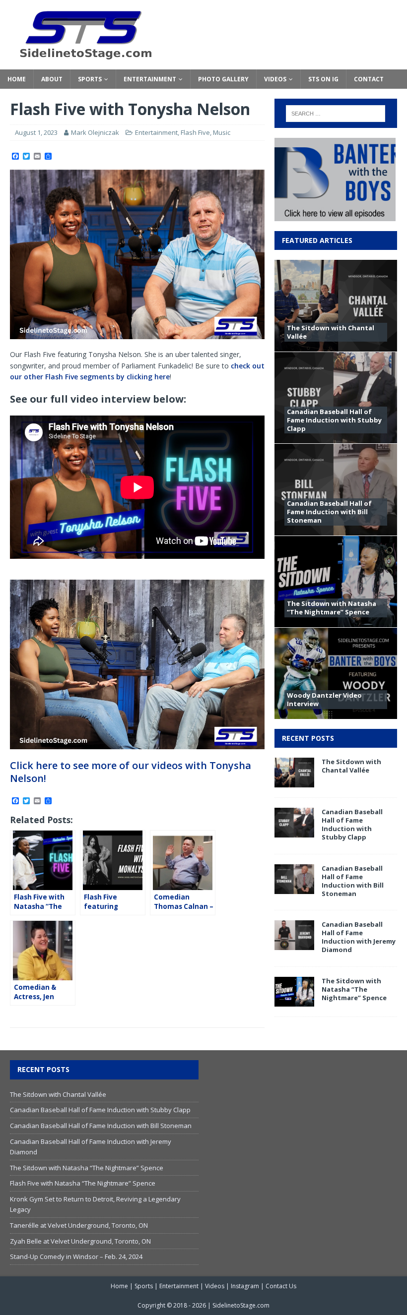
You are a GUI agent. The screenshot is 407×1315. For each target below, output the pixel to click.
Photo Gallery (223, 79)
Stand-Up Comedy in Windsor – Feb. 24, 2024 (76, 1256)
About (52, 79)
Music (221, 132)
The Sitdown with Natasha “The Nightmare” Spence (331, 607)
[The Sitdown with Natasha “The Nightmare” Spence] (294, 1001)
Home (16, 79)
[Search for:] (335, 113)
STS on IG (323, 79)
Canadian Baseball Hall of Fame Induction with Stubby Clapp (334, 420)
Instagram (245, 1286)
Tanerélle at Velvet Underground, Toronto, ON (79, 1225)
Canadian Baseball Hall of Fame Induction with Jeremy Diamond (359, 937)
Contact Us (281, 1286)
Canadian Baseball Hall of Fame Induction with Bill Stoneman (329, 512)
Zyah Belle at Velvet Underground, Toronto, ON (80, 1241)
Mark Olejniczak (95, 132)
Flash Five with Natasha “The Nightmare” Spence (82, 1183)
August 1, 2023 (36, 132)
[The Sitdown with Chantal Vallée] (294, 781)
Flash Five (195, 132)
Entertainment (150, 79)
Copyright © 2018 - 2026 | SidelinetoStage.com (203, 1305)
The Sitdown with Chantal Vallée (330, 332)
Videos (275, 79)
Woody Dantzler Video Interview (324, 699)
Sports (90, 79)
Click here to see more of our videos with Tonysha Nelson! (130, 772)
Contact (369, 79)
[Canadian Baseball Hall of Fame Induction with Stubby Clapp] (294, 832)
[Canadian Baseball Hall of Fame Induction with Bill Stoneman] (294, 888)
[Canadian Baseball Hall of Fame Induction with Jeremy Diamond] (294, 944)
